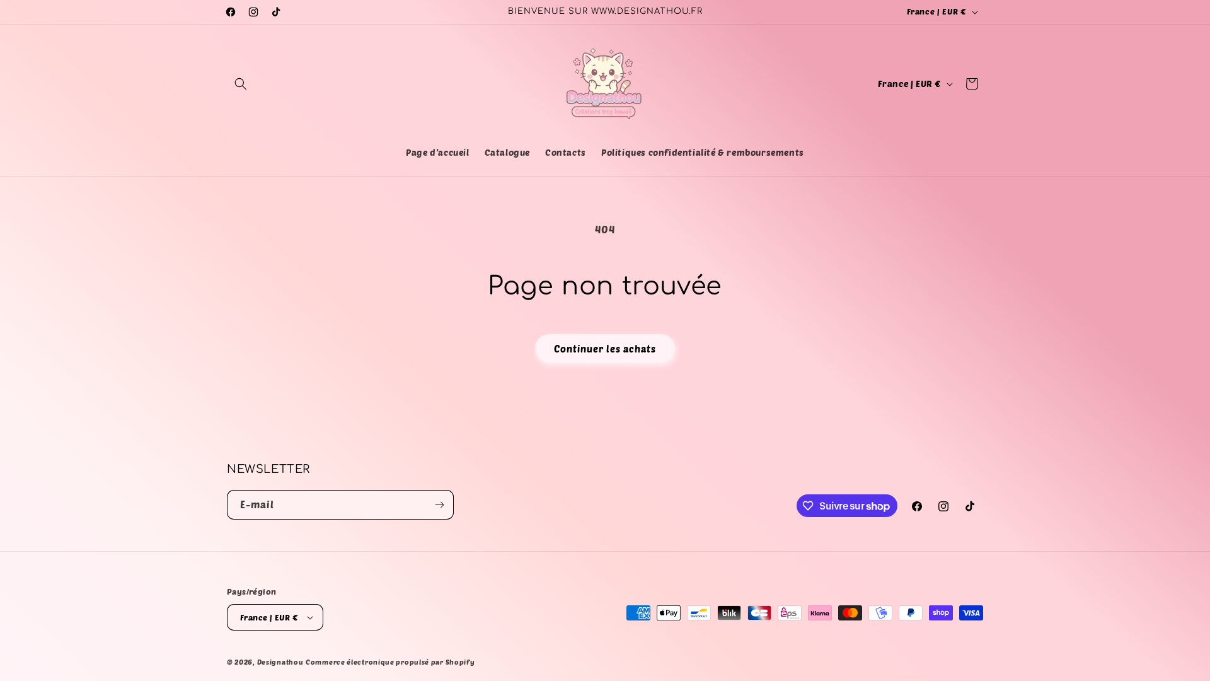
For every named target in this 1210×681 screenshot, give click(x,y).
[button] (241, 84)
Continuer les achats (605, 348)
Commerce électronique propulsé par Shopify (390, 662)
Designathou (280, 662)
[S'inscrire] (439, 505)
